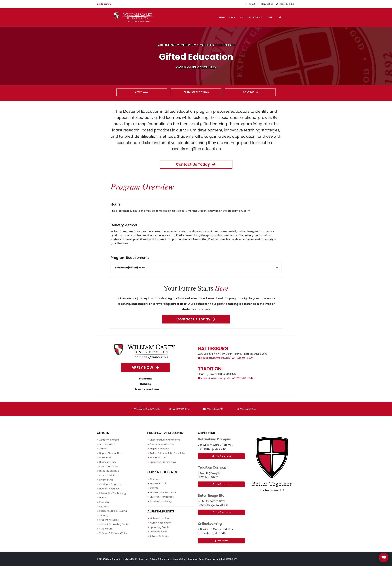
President (104, 502)
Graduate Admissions (162, 444)
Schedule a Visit (158, 457)
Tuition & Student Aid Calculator (167, 453)
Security (103, 515)
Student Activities (109, 519)
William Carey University (176, 45)
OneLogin (155, 479)
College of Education (217, 45)
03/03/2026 (231, 559)
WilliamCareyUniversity (147, 408)
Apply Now (141, 92)
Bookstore (105, 457)
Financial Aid (106, 479)
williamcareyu (180, 408)
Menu (221, 17)
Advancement (107, 444)
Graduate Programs (196, 92)
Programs (145, 378)
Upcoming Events (159, 527)
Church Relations (108, 466)
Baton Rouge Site (211, 495)
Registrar (104, 506)
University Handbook (145, 389)
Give (270, 17)
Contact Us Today (193, 164)
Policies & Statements (160, 559)
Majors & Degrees (159, 448)
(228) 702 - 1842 (244, 378)
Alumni (103, 448)
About (251, 4)
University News (158, 531)
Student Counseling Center (114, 524)
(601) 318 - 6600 (244, 357)
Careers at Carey (196, 559)
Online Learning (210, 523)
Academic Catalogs (161, 501)
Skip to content (104, 4)
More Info (223, 540)
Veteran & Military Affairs (113, 533)
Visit (242, 17)
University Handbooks (162, 496)
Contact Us (267, 4)
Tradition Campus (212, 467)
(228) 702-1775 (223, 484)
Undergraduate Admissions (165, 439)
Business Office (108, 462)
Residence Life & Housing (113, 510)
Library (103, 497)
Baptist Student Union (111, 453)
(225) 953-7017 (223, 512)
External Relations (109, 475)
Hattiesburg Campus (214, 439)
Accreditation (179, 559)
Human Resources (109, 488)
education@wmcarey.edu (215, 357)
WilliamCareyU (214, 408)
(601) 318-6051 (223, 456)
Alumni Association (160, 522)
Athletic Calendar (159, 536)
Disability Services (109, 470)
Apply (232, 17)
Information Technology (112, 493)
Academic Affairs (109, 439)
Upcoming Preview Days (163, 462)
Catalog (145, 384)
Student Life (105, 528)
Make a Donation (159, 518)
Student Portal (158, 483)
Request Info (256, 17)
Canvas (154, 487)
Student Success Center (163, 492)
